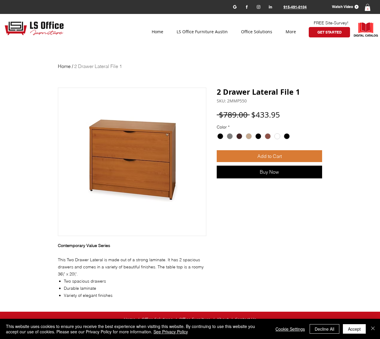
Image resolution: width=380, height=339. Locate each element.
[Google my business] (234, 6)
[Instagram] (258, 6)
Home (64, 66)
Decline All (324, 329)
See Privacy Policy (170, 332)
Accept (354, 329)
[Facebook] (246, 6)
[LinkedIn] (270, 6)
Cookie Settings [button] (290, 329)
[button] (343, 6)
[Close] (372, 329)
